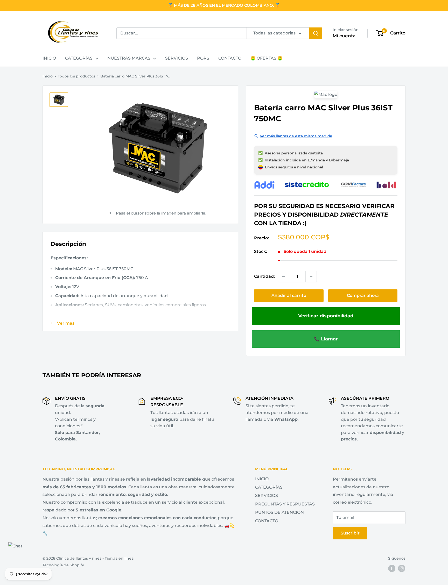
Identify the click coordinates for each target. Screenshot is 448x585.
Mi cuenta (344, 35)
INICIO (49, 58)
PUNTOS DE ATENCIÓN (279, 512)
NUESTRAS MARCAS (128, 58)
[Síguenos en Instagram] (401, 568)
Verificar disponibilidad (325, 315)
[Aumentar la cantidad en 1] (311, 276)
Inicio (48, 76)
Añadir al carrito (288, 295)
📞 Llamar (326, 338)
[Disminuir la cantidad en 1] (283, 276)
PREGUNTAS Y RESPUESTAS (285, 504)
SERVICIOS (176, 58)
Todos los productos (76, 76)
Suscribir (350, 533)
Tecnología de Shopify (63, 565)
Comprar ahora (363, 295)
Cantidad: (264, 276)
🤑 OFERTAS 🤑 (266, 58)
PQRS (203, 58)
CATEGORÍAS (79, 58)
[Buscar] (315, 33)
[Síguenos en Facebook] (391, 568)
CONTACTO (229, 58)
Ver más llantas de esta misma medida (296, 136)
